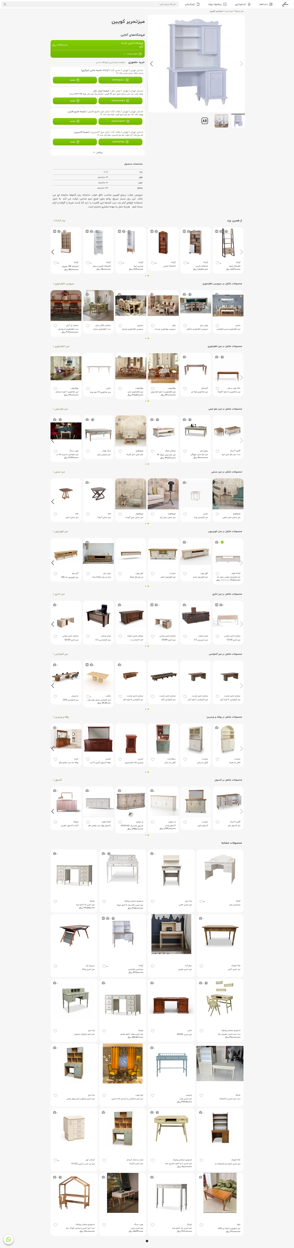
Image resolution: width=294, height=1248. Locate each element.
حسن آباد (116, 70)
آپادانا (106, 172)
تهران (125, 70)
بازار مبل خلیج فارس (98, 111)
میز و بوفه (239, 11)
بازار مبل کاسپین (100, 132)
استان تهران (136, 70)
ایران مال (116, 91)
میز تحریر (229, 11)
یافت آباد (116, 111)
